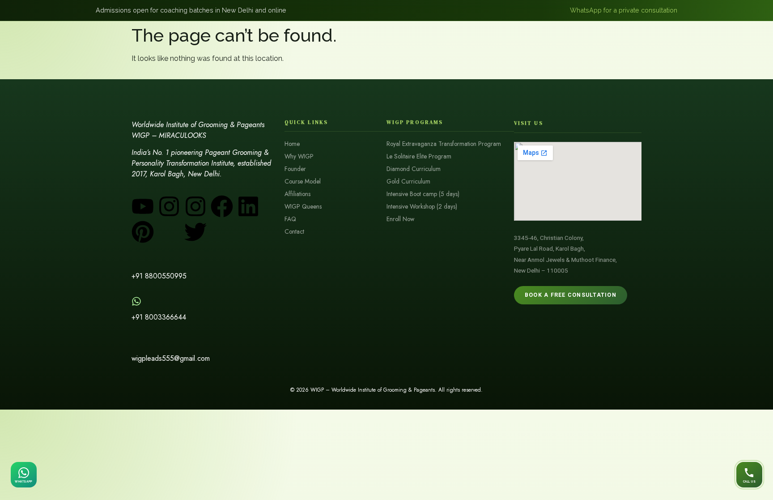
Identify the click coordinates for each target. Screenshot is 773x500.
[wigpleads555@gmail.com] (136, 342)
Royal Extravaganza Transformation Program (443, 144)
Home (292, 144)
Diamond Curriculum (413, 169)
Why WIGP (299, 156)
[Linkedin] (248, 206)
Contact (294, 231)
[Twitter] (195, 232)
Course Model (303, 181)
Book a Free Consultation (570, 294)
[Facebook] (222, 206)
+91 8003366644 (159, 317)
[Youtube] (143, 206)
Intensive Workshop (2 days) (421, 206)
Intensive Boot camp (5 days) (422, 194)
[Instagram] (169, 206)
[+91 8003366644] (136, 301)
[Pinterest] (143, 232)
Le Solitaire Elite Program (418, 156)
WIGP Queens (303, 206)
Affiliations (297, 194)
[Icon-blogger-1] (169, 232)
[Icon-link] (222, 232)
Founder (295, 169)
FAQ (290, 219)
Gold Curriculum (408, 181)
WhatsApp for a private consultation (623, 10)
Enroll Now (400, 219)
